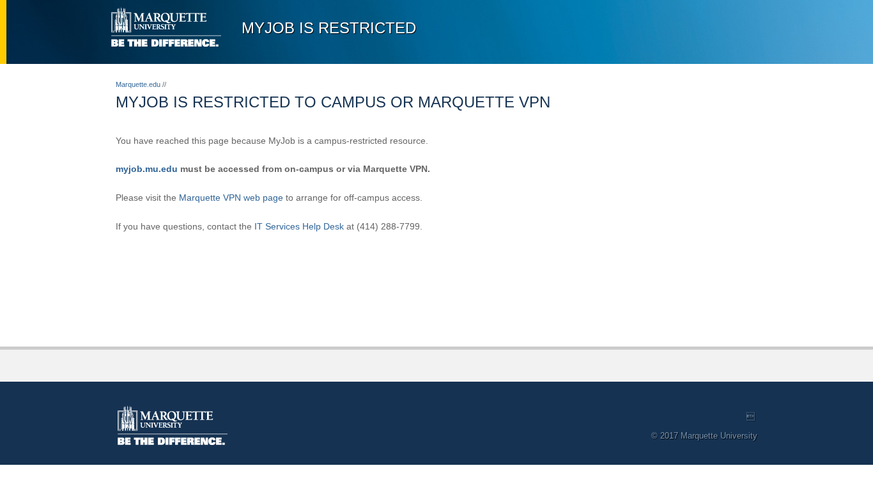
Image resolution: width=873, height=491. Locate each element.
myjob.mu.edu (147, 169)
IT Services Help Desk (299, 226)
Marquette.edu (138, 84)
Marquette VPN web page (231, 197)
